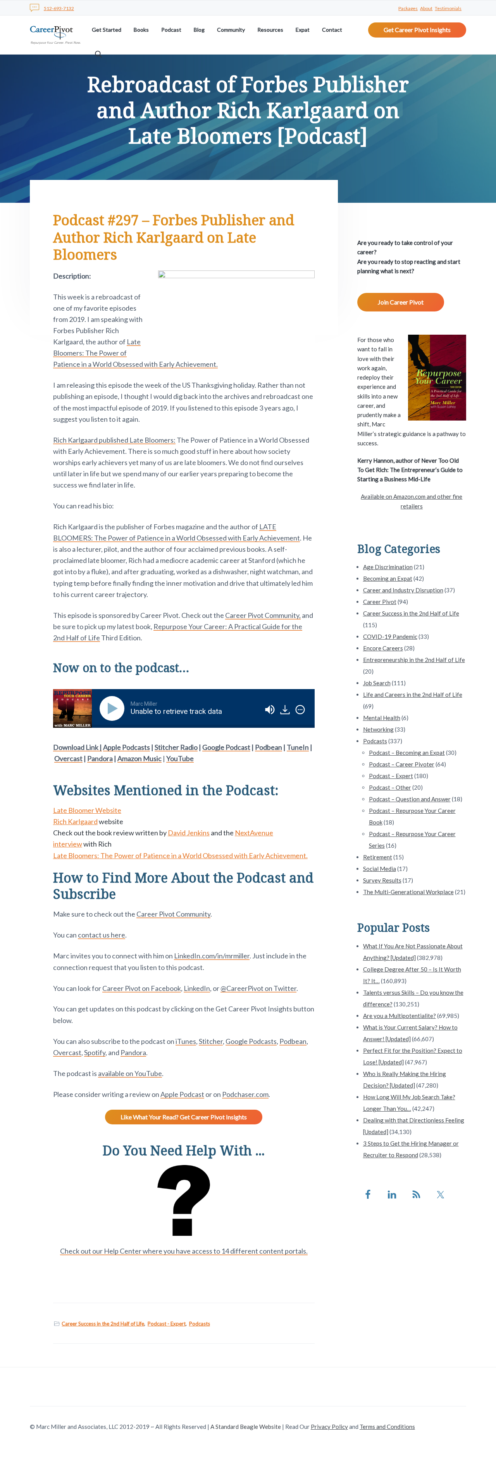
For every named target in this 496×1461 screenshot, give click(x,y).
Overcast (68, 758)
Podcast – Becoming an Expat (407, 752)
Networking (378, 729)
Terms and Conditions (387, 1426)
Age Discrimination (388, 566)
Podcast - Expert (167, 1324)
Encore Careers (383, 648)
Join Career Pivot (401, 302)
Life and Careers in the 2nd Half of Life (412, 694)
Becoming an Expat (387, 578)
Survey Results (382, 880)
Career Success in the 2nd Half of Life (103, 1324)
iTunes (186, 1041)
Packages (408, 8)
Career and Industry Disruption (403, 590)
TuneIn (298, 747)
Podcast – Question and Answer (410, 799)
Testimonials (448, 8)
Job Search (377, 682)
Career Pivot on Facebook (141, 988)
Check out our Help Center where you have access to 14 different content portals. (184, 1251)
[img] (300, 709)
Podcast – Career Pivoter (401, 764)
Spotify (94, 1052)
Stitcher (211, 1041)
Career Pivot (379, 601)
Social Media (379, 868)
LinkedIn (197, 988)
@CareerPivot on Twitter (258, 988)
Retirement (377, 857)
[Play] (113, 708)
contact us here (101, 935)
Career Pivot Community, (263, 615)
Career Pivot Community (173, 914)
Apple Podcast (182, 1094)
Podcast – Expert (391, 775)
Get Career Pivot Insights (417, 29)
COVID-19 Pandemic (390, 636)
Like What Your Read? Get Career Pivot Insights (184, 1117)
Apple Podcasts (126, 747)
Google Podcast (226, 747)
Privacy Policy (329, 1426)
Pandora (100, 758)
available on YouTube (130, 1073)
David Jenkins (189, 832)
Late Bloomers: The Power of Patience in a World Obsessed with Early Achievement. (180, 855)
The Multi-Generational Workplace (408, 891)
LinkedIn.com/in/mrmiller (212, 955)
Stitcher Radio (176, 747)
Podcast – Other (390, 787)
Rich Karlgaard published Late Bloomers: (114, 440)
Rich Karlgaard (75, 821)
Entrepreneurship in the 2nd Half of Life (414, 659)
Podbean (268, 747)
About (426, 8)
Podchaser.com (245, 1094)
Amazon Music (139, 758)
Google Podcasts (251, 1041)
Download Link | (77, 747)
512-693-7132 (59, 8)
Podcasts (199, 1324)
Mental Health (381, 717)
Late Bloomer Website (87, 810)
